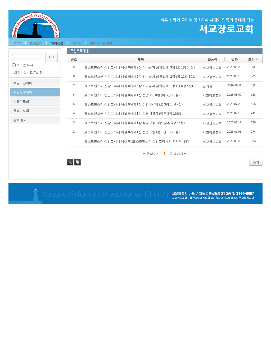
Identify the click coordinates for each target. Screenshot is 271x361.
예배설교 (57, 43)
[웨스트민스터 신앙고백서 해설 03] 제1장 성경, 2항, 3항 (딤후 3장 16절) (134, 123)
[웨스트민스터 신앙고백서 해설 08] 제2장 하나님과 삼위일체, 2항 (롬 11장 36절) (140, 76)
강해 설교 (20, 120)
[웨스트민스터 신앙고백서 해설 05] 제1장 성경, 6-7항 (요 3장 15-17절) (133, 104)
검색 (70, 162)
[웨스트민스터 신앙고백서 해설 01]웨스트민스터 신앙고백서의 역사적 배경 (136, 141)
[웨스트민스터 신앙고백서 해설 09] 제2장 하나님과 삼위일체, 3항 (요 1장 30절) (139, 67)
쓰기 (256, 162)
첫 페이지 (152, 154)
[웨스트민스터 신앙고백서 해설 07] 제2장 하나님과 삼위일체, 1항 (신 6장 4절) (138, 86)
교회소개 (36, 43)
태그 (77, 162)
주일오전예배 (22, 83)
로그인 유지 (24, 65)
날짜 (234, 59)
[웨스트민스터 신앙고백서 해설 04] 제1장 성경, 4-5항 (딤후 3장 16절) (132, 113)
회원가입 (20, 73)
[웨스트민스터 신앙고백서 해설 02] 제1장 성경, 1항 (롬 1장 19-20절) (132, 132)
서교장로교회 (212, 68)
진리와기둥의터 (101, 43)
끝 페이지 (177, 154)
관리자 (207, 86)
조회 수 (253, 59)
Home (16, 43)
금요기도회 (21, 111)
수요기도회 (21, 101)
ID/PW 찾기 (37, 73)
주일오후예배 (22, 92)
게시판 (77, 43)
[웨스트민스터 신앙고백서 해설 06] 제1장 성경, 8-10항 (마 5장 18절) (132, 95)
